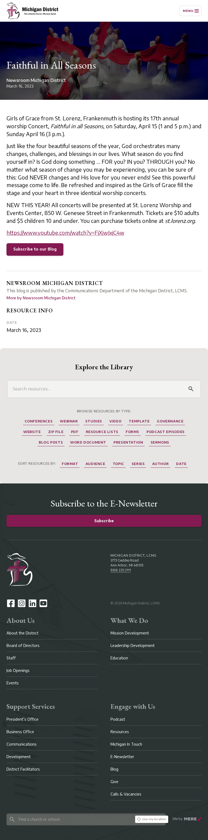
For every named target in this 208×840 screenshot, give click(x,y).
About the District (22, 633)
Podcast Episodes (166, 432)
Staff (11, 658)
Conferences (39, 421)
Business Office (20, 731)
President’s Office (22, 719)
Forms (132, 432)
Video (115, 421)
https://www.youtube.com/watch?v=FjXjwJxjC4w (65, 232)
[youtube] (43, 603)
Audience (95, 464)
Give (114, 781)
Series (138, 464)
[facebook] (10, 603)
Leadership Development (132, 645)
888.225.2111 (120, 570)
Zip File (56, 432)
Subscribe (104, 520)
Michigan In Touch (126, 744)
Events (12, 683)
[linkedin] (32, 603)
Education (119, 658)
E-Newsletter (122, 756)
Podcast (117, 719)
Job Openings (18, 670)
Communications (21, 744)
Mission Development (129, 633)
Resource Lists (102, 432)
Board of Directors (23, 645)
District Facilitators (23, 769)
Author (160, 464)
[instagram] (21, 603)
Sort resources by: (37, 463)
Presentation (128, 442)
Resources (119, 731)
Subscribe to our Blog (35, 249)
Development (18, 756)
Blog (114, 769)
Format (70, 464)
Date (11, 322)
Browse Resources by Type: (104, 411)
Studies (93, 421)
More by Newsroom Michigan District (40, 298)
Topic (118, 464)
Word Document (88, 442)
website (32, 432)
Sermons (160, 442)
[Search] (191, 388)
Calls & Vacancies (125, 794)
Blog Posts (51, 442)
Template (139, 421)
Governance (170, 421)
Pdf (75, 432)
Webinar (69, 421)
